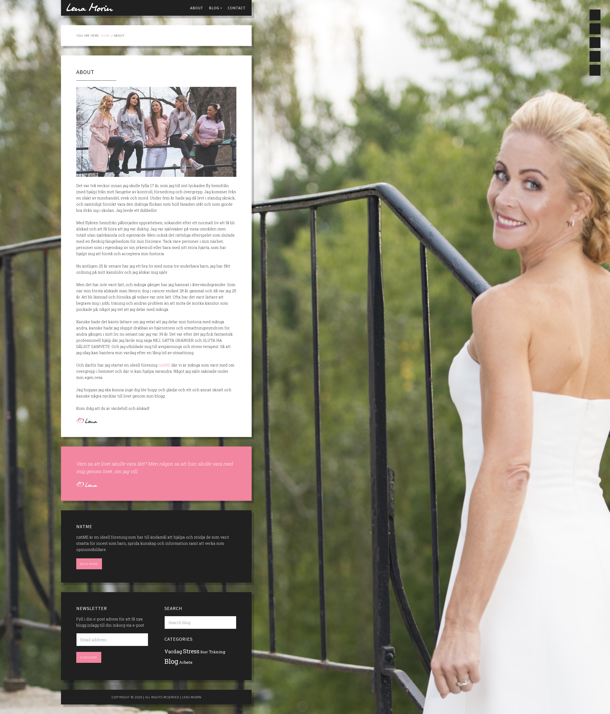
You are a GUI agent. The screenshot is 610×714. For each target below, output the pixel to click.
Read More (89, 564)
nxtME (164, 364)
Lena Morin (89, 7)
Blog (171, 661)
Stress (191, 651)
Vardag (173, 651)
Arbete (185, 662)
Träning (217, 651)
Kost (204, 652)
